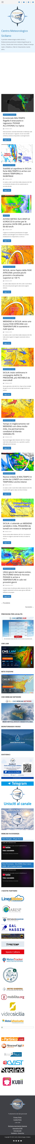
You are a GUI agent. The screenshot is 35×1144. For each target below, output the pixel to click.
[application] (17, 851)
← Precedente (5, 603)
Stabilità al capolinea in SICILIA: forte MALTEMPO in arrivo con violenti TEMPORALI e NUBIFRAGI (17, 172)
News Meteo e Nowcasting (10, 114)
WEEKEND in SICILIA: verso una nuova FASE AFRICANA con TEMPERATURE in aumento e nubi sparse (17, 325)
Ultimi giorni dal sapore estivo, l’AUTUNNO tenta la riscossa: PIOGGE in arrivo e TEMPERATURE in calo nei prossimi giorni (17, 577)
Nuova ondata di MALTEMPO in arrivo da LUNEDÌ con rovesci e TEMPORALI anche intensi (17, 479)
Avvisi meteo (6, 215)
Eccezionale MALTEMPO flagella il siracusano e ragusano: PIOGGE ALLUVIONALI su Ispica (14, 122)
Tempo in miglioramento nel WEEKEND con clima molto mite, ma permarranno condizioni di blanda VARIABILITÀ (16, 428)
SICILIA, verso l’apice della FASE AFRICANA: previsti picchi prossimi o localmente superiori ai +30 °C (17, 274)
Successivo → (29, 607)
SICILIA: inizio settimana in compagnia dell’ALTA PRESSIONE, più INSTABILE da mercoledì (16, 376)
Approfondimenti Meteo (9, 165)
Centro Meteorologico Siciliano (22, 1137)
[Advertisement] (17, 70)
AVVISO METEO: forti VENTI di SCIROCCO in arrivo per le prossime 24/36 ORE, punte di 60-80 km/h (16, 223)
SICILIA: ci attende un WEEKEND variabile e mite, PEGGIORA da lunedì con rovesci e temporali (17, 526)
